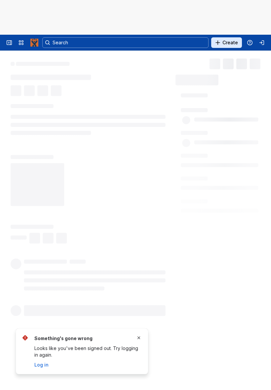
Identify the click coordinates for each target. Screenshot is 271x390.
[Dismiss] (139, 338)
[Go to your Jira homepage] (34, 42)
